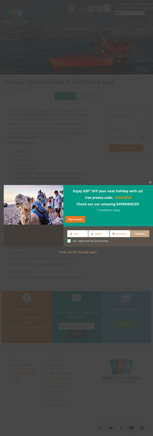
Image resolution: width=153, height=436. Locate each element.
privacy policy (101, 240)
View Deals (75, 219)
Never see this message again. (78, 252)
